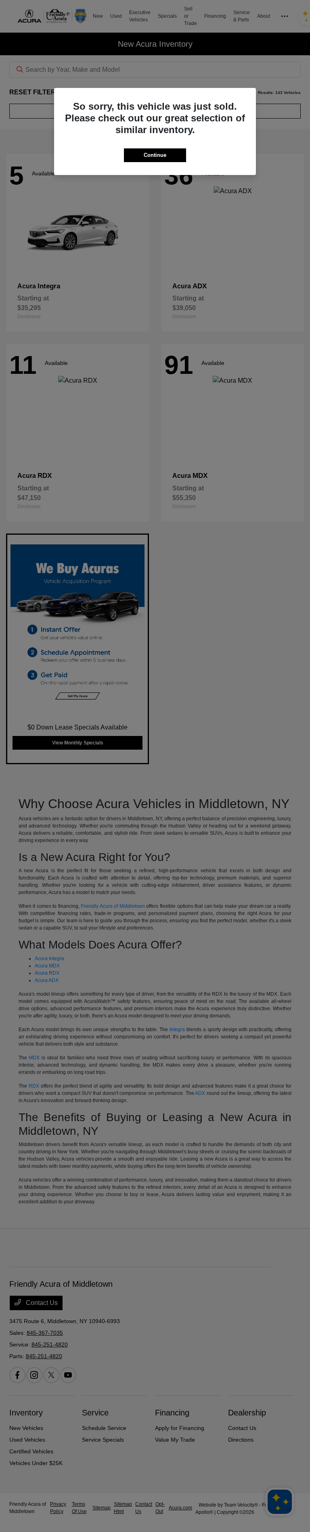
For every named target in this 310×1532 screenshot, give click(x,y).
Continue (155, 155)
